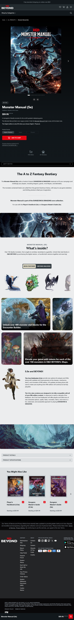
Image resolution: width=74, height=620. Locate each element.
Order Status (24, 576)
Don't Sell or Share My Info (23, 567)
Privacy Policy (9, 609)
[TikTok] (59, 541)
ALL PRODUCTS (12, 20)
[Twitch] (49, 541)
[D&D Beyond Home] (7, 7)
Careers (33, 545)
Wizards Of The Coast (33, 550)
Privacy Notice (20, 528)
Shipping (22, 545)
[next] (68, 61)
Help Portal (23, 553)
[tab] (29, 266)
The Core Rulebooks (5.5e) (34, 378)
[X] (52, 541)
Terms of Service (20, 609)
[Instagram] (42, 541)
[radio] (8, 132)
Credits (33, 555)
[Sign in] (67, 7)
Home (3, 20)
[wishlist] (60, 7)
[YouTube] (55, 541)
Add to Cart (16, 138)
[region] (36, 59)
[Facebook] (46, 541)
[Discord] (39, 541)
